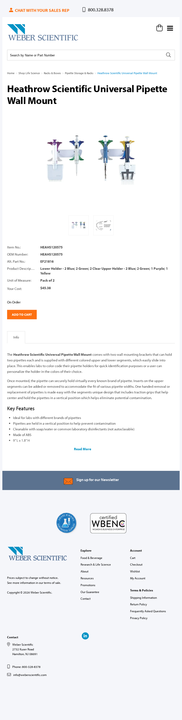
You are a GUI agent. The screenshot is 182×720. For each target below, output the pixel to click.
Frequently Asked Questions (148, 611)
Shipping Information (143, 597)
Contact (86, 598)
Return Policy (138, 604)
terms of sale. (52, 583)
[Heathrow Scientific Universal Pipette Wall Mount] (91, 160)
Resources (87, 578)
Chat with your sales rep (41, 10)
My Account (137, 578)
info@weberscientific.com (30, 675)
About (84, 571)
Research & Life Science (96, 564)
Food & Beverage (91, 558)
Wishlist (135, 571)
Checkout (136, 564)
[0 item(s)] (160, 27)
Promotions (88, 585)
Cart (132, 558)
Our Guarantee (90, 592)
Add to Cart (22, 314)
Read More (82, 449)
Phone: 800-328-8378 (26, 667)
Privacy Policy (138, 618)
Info (16, 337)
